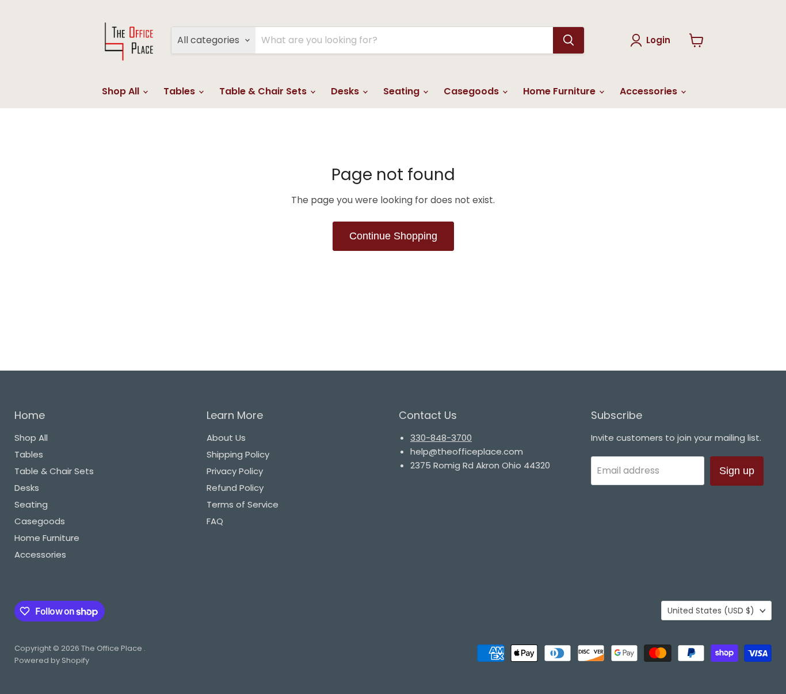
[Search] (568, 40)
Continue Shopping (393, 236)
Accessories (650, 91)
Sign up (736, 470)
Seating (402, 91)
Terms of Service (242, 504)
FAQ (215, 521)
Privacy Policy (235, 471)
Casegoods (472, 91)
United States (710, 610)
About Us (226, 438)
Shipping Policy (238, 454)
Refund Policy (235, 488)
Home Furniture (560, 91)
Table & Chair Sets (264, 91)
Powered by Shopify (51, 660)
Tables (180, 91)
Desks (346, 91)
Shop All (122, 91)
